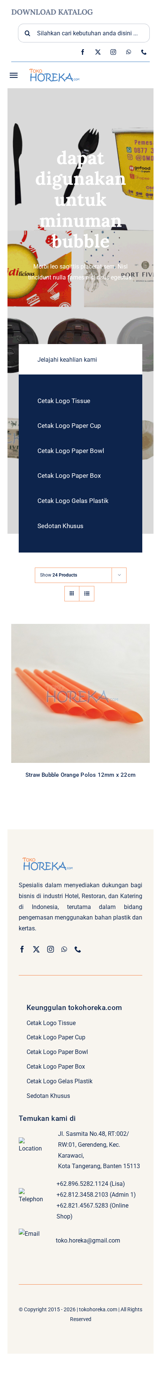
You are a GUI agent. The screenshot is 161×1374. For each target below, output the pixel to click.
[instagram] (113, 52)
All (55, 701)
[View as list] (86, 593)
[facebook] (82, 52)
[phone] (144, 52)
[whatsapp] (128, 52)
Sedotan (99, 701)
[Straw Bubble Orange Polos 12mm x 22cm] (80, 693)
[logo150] (53, 67)
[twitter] (98, 52)
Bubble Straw (74, 701)
